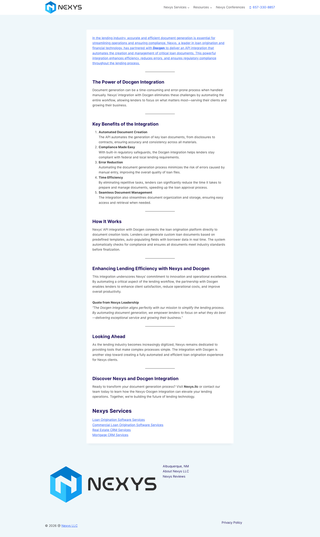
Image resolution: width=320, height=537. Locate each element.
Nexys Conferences (230, 7)
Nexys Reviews (174, 476)
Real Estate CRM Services (111, 430)
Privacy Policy (232, 522)
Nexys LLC (69, 526)
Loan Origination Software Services (118, 420)
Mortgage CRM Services (110, 435)
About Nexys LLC (176, 471)
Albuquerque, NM (176, 466)
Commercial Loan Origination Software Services (127, 425)
